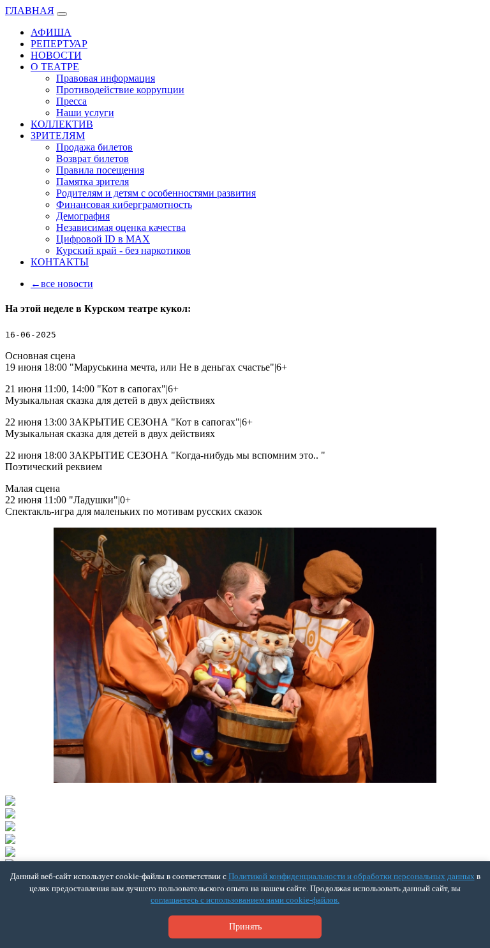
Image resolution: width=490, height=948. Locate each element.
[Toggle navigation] (62, 14)
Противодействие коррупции (120, 89)
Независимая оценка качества (121, 227)
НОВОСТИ (56, 55)
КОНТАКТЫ (60, 261)
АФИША (51, 32)
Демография (83, 216)
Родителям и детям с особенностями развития (156, 193)
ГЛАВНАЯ (29, 10)
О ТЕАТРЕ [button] (55, 66)
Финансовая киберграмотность (124, 204)
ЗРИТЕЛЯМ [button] (58, 135)
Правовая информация (105, 78)
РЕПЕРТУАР (59, 43)
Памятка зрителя (92, 181)
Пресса (71, 101)
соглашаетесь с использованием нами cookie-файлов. (245, 900)
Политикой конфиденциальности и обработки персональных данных (351, 876)
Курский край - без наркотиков (123, 250)
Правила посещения (100, 170)
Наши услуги (85, 112)
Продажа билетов (94, 147)
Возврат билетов (92, 158)
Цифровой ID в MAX (103, 238)
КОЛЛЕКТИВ (62, 124)
